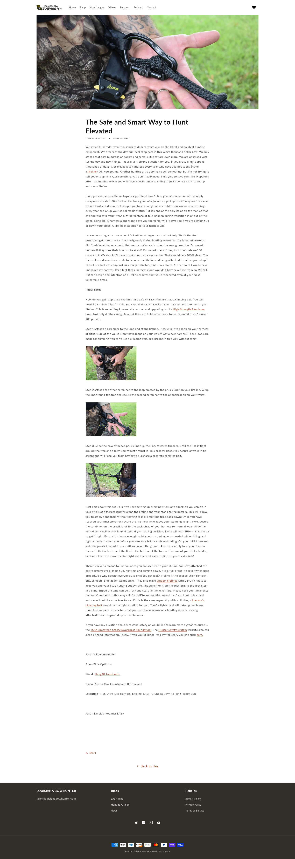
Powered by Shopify (161, 851)
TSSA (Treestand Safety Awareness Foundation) (120, 629)
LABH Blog (117, 798)
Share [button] (92, 752)
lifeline (92, 171)
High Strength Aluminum (189, 309)
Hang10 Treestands (107, 674)
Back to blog (150, 766)
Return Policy (193, 798)
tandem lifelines (167, 580)
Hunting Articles (120, 804)
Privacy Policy (193, 804)
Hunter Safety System (172, 629)
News (114, 810)
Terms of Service (194, 810)
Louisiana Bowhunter (142, 851)
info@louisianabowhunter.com (56, 798)
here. (199, 634)
